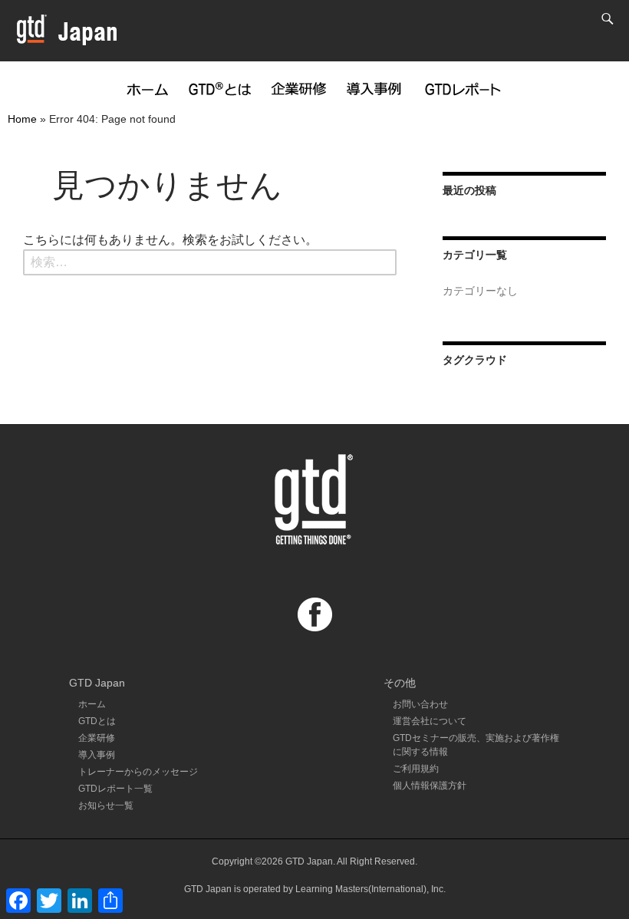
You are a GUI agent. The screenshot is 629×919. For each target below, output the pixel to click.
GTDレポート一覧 (115, 788)
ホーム (92, 704)
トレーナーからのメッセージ (138, 771)
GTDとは (97, 721)
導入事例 (374, 86)
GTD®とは (219, 86)
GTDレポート (463, 86)
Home (22, 119)
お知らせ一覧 (105, 805)
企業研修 (298, 86)
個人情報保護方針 (429, 785)
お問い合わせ (420, 704)
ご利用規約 (416, 768)
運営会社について (429, 721)
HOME (147, 86)
